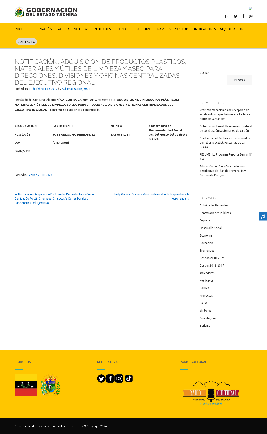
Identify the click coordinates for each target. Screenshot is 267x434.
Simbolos (206, 310)
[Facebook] (243, 16)
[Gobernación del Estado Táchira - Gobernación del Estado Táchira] (46, 11)
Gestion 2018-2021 (39, 175)
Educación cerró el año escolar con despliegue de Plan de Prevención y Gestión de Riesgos (223, 171)
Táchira (63, 29)
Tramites (163, 29)
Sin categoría (208, 318)
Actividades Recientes (214, 205)
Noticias (81, 29)
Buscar (204, 73)
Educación (206, 243)
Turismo (205, 325)
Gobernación (40, 29)
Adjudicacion (232, 29)
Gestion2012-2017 (212, 265)
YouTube (182, 29)
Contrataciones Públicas (215, 213)
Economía (206, 235)
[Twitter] (236, 16)
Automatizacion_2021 (76, 88)
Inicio (20, 29)
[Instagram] (250, 16)
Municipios (207, 280)
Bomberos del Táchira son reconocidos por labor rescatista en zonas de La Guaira (225, 143)
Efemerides (207, 250)
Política (204, 288)
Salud (203, 303)
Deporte (205, 220)
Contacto (26, 42)
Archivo (144, 29)
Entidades (102, 29)
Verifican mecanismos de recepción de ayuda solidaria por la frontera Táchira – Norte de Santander (225, 114)
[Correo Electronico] (227, 16)
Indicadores (205, 29)
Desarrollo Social (211, 228)
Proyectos (124, 29)
